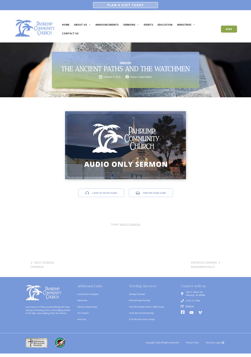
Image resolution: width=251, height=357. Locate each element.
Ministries (184, 24)
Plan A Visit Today (125, 5)
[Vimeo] (200, 312)
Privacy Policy (192, 342)
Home (65, 24)
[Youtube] (191, 312)
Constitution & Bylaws (88, 294)
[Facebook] (183, 312)
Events (148, 24)
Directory (81, 319)
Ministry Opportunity (87, 306)
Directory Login (213, 342)
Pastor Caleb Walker (141, 77)
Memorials (82, 300)
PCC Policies (83, 313)
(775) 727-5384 (193, 300)
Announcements (107, 24)
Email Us (190, 306)
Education (165, 24)
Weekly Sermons (130, 224)
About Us (80, 24)
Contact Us (70, 33)
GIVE (229, 29)
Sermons (129, 24)
